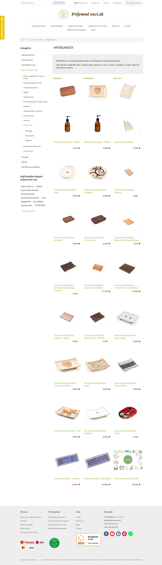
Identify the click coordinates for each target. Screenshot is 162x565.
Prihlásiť (106, 3)
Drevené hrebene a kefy (32, 83)
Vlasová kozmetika (30, 87)
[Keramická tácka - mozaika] (67, 460)
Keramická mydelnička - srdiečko (95, 432)
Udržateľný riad (75, 26)
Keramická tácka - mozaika (66, 478)
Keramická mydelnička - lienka (126, 432)
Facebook (106, 533)
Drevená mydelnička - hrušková (64, 238)
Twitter (118, 533)
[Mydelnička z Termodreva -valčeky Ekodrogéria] (97, 317)
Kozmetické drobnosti (32, 146)
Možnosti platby (26, 525)
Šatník (127, 26)
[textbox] (36, 2)
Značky (79, 528)
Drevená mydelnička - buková (125, 191)
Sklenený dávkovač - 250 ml (67, 142)
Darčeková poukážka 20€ (126, 478)
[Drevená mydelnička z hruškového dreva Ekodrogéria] (67, 219)
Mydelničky (28, 125)
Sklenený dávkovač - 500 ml (97, 142)
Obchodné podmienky (56, 517)
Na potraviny (57, 26)
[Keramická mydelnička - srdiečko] (97, 412)
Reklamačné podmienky (57, 528)
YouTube (112, 533)
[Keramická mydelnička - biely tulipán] (128, 317)
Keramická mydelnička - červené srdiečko (65, 384)
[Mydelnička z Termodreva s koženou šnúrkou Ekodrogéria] (67, 266)
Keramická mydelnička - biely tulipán (126, 336)
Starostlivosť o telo (97, 26)
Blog (93, 30)
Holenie (26, 106)
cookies (61, 560)
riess (44, 197)
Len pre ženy (28, 151)
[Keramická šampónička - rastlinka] (97, 171)
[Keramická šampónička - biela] (67, 171)
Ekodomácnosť (39, 26)
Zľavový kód (25, 528)
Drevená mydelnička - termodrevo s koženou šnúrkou (64, 288)
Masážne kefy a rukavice (32, 111)
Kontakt (23, 521)
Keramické (29, 136)
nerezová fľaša (28, 194)
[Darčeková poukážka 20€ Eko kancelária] (128, 460)
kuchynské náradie (29, 190)
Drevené (28, 131)
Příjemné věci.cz (82, 3)
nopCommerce (33, 560)
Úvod (23, 40)
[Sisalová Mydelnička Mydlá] (128, 123)
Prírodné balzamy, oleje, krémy (35, 102)
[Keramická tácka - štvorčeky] (97, 460)
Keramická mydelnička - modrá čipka (126, 384)
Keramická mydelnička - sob (67, 431)
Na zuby (26, 120)
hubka (39, 186)
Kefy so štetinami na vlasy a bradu (34, 77)
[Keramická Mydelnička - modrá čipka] (128, 364)
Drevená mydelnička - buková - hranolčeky (94, 286)
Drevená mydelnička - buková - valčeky (64, 336)
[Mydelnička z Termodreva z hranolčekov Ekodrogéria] (128, 266)
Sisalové (28, 140)
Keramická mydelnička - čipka (95, 384)
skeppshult (26, 201)
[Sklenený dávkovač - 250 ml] (67, 123)
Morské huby (28, 116)
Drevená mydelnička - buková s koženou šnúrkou (126, 238)
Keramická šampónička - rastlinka (95, 191)
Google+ (124, 533)
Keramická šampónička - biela (65, 191)
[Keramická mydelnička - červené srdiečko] (67, 364)
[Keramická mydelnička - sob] (67, 412)
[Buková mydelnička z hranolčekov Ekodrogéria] (97, 266)
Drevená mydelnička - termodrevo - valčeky (94, 336)
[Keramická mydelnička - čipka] (97, 364)
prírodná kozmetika (30, 197)
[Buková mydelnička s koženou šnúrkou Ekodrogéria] (128, 219)
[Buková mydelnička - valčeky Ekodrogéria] (67, 317)
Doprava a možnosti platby (30, 517)
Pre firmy (79, 521)
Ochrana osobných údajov (58, 521)
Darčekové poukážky (76, 30)
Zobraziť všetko (28, 211)
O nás (78, 517)
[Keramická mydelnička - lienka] (128, 412)
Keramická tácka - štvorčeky (97, 478)
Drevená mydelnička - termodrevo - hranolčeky (126, 286)
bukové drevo (27, 186)
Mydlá (25, 92)
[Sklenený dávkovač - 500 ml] (97, 123)
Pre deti (115, 26)
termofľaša (38, 201)
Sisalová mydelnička (124, 142)
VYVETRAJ (40, 205)
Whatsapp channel (130, 533)
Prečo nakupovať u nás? (57, 525)
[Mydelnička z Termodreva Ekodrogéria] (97, 219)
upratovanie (26, 205)
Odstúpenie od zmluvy (29, 532)
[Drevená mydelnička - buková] (128, 171)
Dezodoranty (28, 97)
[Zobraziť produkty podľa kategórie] (67, 90)
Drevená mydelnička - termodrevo (94, 238)
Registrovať (95, 3)
